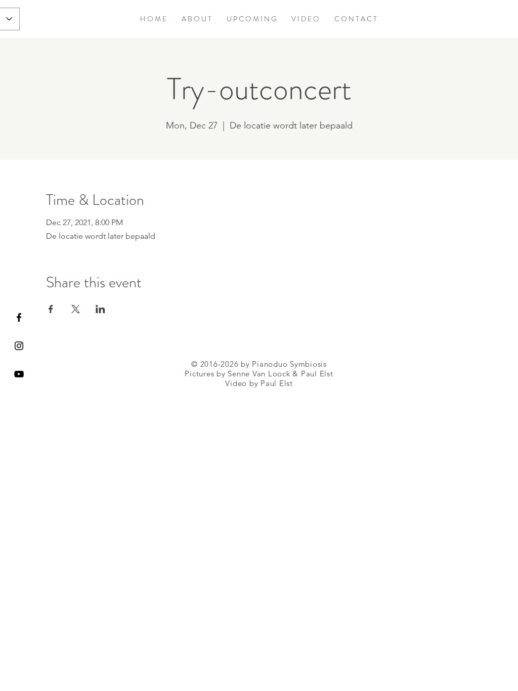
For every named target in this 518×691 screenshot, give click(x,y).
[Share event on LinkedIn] (100, 309)
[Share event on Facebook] (51, 309)
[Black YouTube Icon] (19, 374)
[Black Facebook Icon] (19, 317)
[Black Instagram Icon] (19, 346)
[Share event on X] (75, 309)
